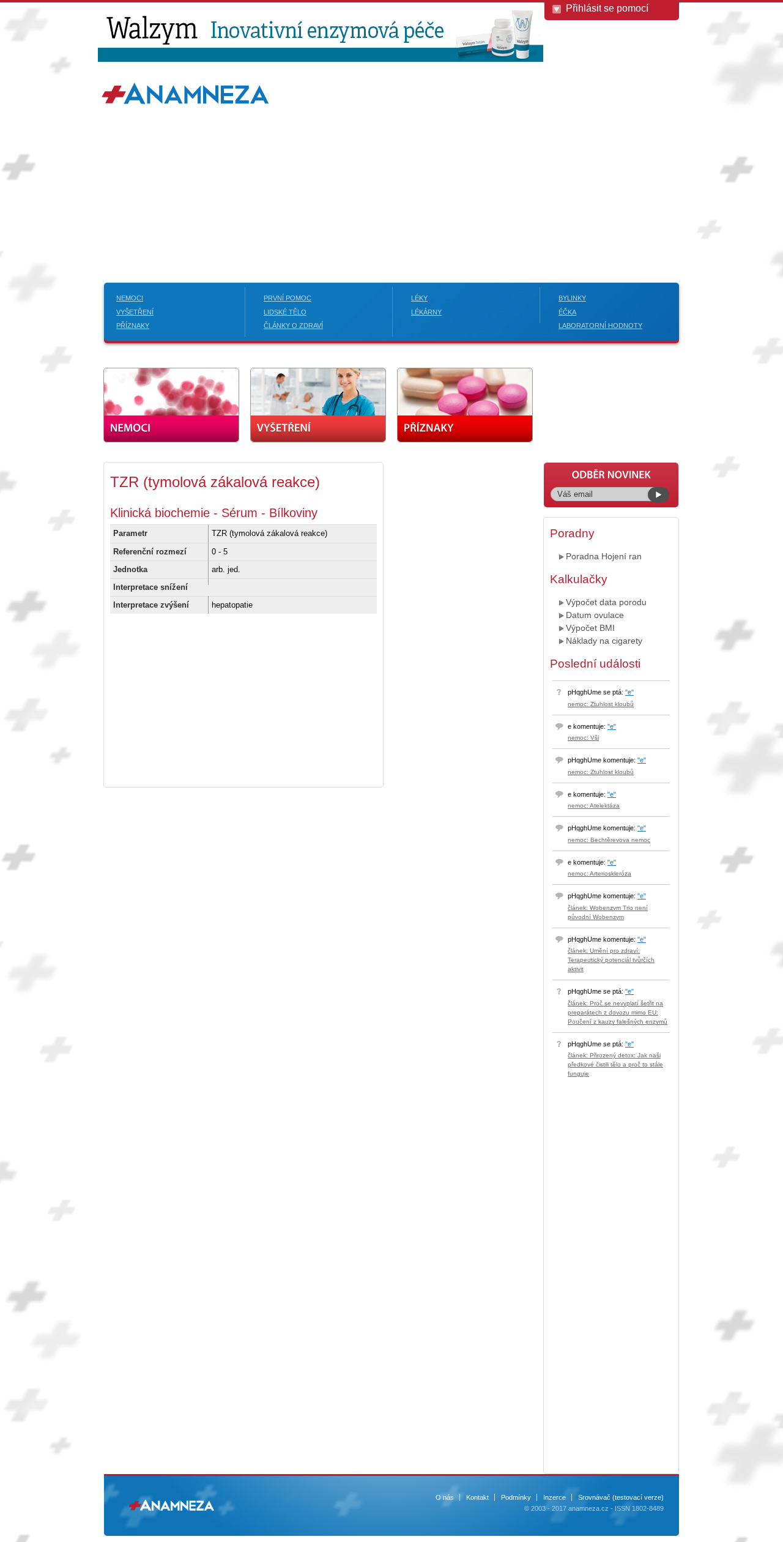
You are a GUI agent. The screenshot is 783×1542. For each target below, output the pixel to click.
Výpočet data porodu (606, 602)
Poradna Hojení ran (604, 556)
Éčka (567, 312)
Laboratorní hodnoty (600, 325)
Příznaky (132, 325)
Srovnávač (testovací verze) (621, 1497)
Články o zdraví (293, 325)
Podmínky (516, 1497)
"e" (629, 692)
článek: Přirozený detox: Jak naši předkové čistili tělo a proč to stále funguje (615, 1064)
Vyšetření (135, 312)
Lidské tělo (285, 312)
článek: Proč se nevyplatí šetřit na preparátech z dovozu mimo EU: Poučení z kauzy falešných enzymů (617, 1012)
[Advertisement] (391, 172)
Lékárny (426, 312)
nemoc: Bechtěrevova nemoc (609, 839)
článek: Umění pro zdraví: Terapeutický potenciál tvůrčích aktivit (611, 959)
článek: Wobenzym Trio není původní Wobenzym (608, 912)
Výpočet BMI (590, 628)
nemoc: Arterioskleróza (599, 873)
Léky (419, 298)
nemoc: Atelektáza (594, 805)
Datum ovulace (595, 615)
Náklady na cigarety (604, 641)
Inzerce (554, 1497)
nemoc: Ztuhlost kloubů (601, 704)
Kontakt (477, 1497)
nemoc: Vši (583, 737)
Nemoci (129, 298)
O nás (445, 1497)
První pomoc (287, 298)
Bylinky (572, 298)
